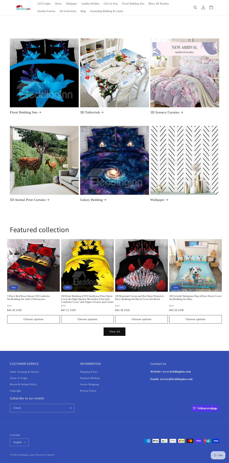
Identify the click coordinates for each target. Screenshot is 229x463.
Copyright (15, 390)
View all (114, 331)
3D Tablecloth (90, 112)
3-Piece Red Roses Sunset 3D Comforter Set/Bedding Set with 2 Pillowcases (28, 297)
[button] (195, 7)
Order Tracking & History (24, 372)
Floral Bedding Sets (24, 112)
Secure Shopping (89, 384)
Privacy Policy (88, 390)
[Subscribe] (70, 408)
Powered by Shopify (45, 455)
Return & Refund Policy (23, 384)
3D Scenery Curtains (164, 112)
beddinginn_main (26, 455)
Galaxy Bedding (91, 200)
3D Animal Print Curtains (28, 200)
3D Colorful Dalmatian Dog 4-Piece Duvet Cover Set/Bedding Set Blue (195, 297)
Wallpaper (157, 200)
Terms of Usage (18, 378)
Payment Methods (90, 378)
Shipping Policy (89, 372)
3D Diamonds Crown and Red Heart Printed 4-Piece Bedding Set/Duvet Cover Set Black (139, 297)
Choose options (33, 319)
